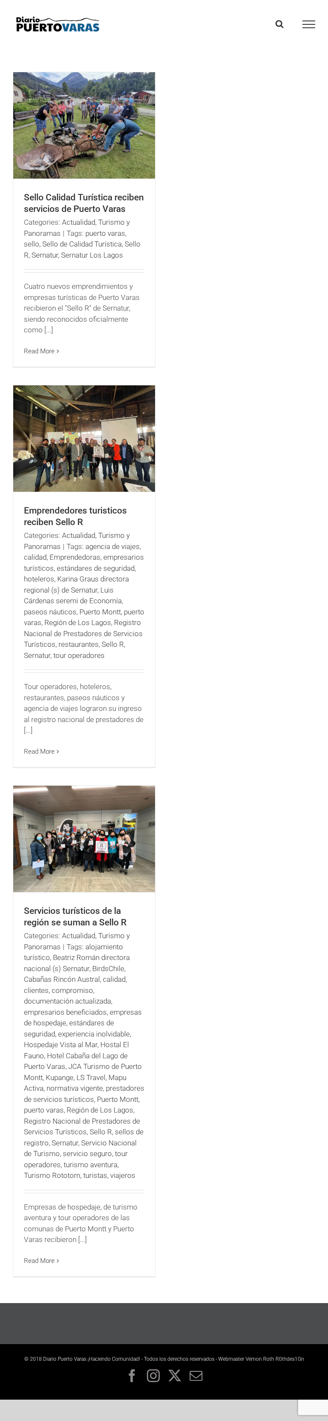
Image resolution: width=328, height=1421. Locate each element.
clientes (36, 990)
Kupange (59, 1077)
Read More (39, 351)
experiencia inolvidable (94, 1034)
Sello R (113, 644)
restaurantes (79, 644)
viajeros (122, 1175)
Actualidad (78, 222)
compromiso (72, 990)
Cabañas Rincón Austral (62, 979)
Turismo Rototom (52, 1175)
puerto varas (105, 233)
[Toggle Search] (279, 24)
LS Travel (90, 1077)
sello (31, 244)
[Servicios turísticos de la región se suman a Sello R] (84, 839)
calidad (35, 557)
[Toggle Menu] (309, 24)
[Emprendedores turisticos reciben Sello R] (84, 438)
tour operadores (79, 655)
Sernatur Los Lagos (92, 255)
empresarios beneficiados (65, 1012)
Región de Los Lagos (77, 622)
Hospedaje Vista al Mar (60, 1044)
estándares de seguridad (96, 568)
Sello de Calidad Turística (82, 244)
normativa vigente (75, 1088)
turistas (95, 1175)
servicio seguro (87, 1153)
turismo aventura (90, 1164)
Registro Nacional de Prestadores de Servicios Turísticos (83, 633)
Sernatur (45, 255)
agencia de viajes (112, 546)
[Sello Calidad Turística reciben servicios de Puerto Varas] (84, 125)
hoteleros (39, 579)
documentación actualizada (67, 1001)
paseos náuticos (50, 612)
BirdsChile (108, 968)
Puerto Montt (100, 612)
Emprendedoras (75, 557)
